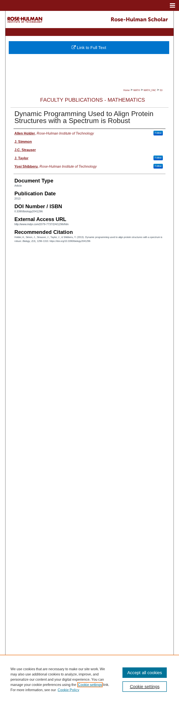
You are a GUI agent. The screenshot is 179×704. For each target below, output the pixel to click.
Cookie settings (90, 685)
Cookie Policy (68, 690)
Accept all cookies (144, 672)
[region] (89, 679)
